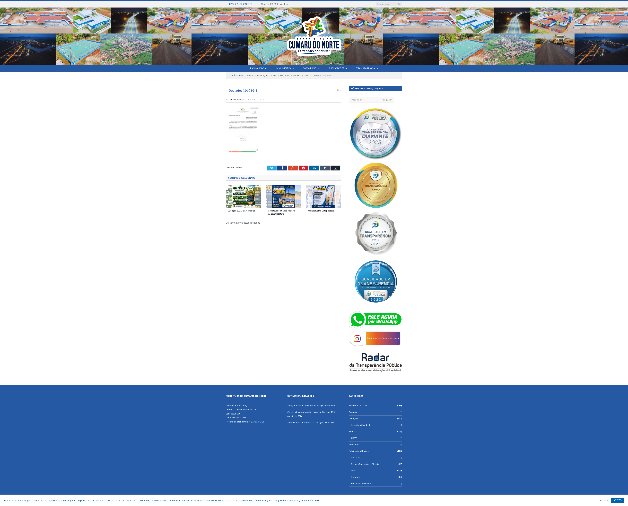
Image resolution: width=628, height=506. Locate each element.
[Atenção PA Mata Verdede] (243, 196)
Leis (353, 470)
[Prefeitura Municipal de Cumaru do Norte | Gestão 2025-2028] (314, 35)
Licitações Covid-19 (360, 424)
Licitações (353, 418)
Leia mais (273, 500)
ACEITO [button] (617, 500)
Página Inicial (258, 68)
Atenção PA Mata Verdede (241, 210)
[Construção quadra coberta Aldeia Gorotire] (283, 196)
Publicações (336, 68)
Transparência (365, 68)
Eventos (353, 412)
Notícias (353, 431)
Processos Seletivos (361, 483)
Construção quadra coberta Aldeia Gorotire (283, 4)
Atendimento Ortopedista (321, 210)
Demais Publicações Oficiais (365, 464)
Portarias (355, 476)
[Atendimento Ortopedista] (323, 196)
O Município (283, 68)
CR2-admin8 (235, 99)
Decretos (355, 457)
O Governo (309, 68)
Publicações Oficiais (359, 450)
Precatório (354, 444)
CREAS (354, 438)
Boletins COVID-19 (357, 405)
